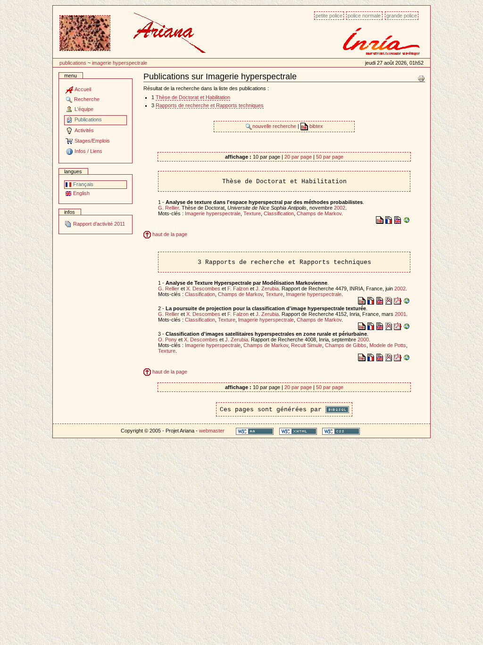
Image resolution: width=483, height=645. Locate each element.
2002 (339, 208)
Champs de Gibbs (345, 345)
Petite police (329, 15)
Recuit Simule (306, 345)
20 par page (298, 157)
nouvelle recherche (275, 126)
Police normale (364, 15)
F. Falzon (238, 288)
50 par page (329, 157)
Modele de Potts (387, 345)
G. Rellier (168, 208)
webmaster (212, 430)
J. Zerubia (267, 288)
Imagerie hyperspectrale (119, 63)
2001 (400, 314)
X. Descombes (203, 288)
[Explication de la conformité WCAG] (255, 430)
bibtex (315, 126)
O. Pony (167, 339)
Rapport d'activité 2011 (98, 224)
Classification (279, 213)
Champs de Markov (319, 213)
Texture (252, 213)
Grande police (401, 15)
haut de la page (169, 234)
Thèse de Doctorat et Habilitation (193, 97)
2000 (363, 339)
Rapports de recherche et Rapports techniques (210, 105)
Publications (72, 63)
